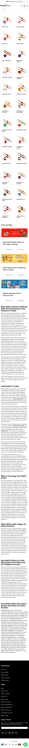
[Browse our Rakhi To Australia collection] (7, 54)
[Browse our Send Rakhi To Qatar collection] (7, 140)
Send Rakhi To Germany (20, 78)
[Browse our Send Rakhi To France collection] (7, 71)
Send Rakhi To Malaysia (20, 183)
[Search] (26, 9)
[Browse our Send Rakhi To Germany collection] (21, 71)
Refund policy (4, 675)
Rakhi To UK (5, 43)
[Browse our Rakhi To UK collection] (7, 37)
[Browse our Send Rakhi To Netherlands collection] (21, 104)
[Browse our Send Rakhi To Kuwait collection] (21, 157)
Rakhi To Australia (6, 60)
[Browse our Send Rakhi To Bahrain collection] (21, 140)
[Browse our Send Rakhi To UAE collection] (7, 157)
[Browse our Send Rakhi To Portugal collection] (7, 104)
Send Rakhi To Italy (6, 94)
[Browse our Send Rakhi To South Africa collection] (7, 193)
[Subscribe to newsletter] (26, 728)
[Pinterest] (9, 732)
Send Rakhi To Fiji (21, 199)
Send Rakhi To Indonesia (5, 183)
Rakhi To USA (5, 26)
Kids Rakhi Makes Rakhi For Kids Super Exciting (13, 243)
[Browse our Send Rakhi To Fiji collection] (21, 193)
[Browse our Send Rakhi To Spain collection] (21, 88)
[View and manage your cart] (21, 6)
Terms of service (5, 677)
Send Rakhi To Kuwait (22, 163)
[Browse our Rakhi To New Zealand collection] (21, 54)
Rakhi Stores (16, 741)
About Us (3, 669)
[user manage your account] (24, 6)
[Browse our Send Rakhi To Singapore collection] (7, 209)
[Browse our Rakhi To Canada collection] (21, 20)
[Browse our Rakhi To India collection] (21, 37)
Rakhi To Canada (20, 26)
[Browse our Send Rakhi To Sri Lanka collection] (21, 209)
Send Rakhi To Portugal (5, 111)
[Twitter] (2, 732)
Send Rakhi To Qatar (7, 146)
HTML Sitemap (5, 680)
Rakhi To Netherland (6, 707)
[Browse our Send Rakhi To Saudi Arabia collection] (7, 123)
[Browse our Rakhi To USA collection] (7, 20)
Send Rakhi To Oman (21, 129)
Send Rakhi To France (7, 77)
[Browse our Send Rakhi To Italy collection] (7, 88)
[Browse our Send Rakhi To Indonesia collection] (7, 176)
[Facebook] (6, 732)
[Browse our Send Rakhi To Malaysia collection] (21, 176)
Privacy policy (4, 672)
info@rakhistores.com (13, 1)
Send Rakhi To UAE (6, 163)
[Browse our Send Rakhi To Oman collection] (21, 123)
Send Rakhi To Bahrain (20, 147)
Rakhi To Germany (6, 710)
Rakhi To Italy (4, 715)
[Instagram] (16, 732)
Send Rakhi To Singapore (5, 217)
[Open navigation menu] (27, 6)
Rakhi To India (20, 43)
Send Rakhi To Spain (21, 94)
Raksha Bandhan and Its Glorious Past (12, 294)
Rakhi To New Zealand (20, 61)
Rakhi (2, 688)
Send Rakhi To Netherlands (20, 111)
